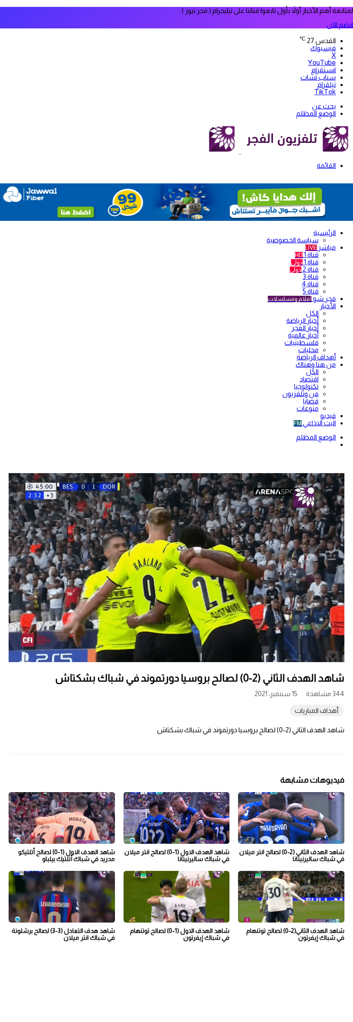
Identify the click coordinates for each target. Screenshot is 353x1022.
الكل (312, 313)
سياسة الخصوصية (292, 240)
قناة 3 (311, 276)
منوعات (308, 408)
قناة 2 (304, 269)
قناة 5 (311, 291)
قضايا (311, 401)
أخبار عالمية (303, 335)
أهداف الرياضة (316, 357)
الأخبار (328, 306)
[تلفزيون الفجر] (240, 151)
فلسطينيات (302, 342)
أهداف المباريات (316, 710)
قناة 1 (307, 254)
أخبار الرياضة (302, 320)
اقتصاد (309, 379)
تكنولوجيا (306, 386)
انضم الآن (340, 24)
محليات (308, 349)
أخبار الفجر (305, 327)
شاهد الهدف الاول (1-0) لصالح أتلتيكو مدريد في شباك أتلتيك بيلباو (66, 855)
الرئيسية (324, 232)
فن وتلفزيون (300, 393)
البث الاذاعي (315, 423)
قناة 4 (310, 284)
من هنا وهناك (316, 364)
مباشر (320, 247)
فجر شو (302, 298)
